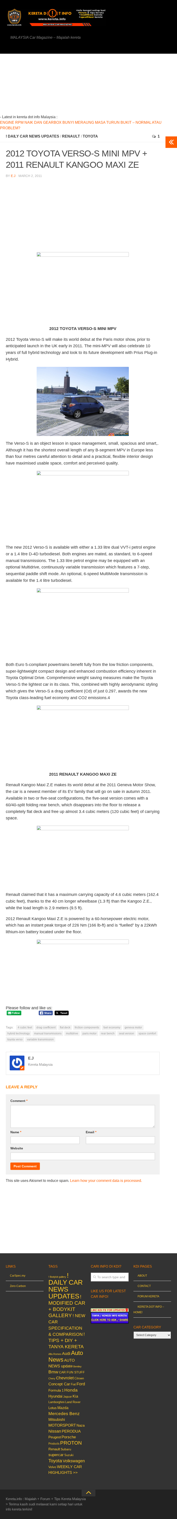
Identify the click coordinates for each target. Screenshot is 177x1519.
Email (91, 1132)
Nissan (54, 1431)
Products (53, 1443)
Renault (71, 136)
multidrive (72, 1033)
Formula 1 (56, 1390)
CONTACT (144, 1286)
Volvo (52, 1467)
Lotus (52, 1408)
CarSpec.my (17, 1275)
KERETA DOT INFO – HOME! (148, 1309)
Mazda (62, 1408)
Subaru (66, 1449)
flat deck (65, 1027)
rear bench (108, 1033)
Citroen (79, 1378)
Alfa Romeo (54, 1354)
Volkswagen (74, 1461)
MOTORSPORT (62, 1425)
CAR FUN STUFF (72, 1372)
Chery (51, 1378)
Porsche (69, 1437)
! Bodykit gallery (57, 1276)
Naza (81, 1425)
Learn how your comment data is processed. (106, 1181)
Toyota (90, 136)
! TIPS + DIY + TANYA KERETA (66, 1340)
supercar (56, 1455)
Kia (75, 1396)
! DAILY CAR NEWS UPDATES (32, 136)
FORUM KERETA (148, 1296)
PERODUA (71, 1431)
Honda (71, 1389)
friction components (87, 1027)
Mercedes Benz (64, 1413)
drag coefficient (46, 1027)
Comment (18, 1101)
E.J (13, 176)
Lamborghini (56, 1402)
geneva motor (133, 1027)
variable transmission (40, 1039)
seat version (126, 1033)
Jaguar (67, 1396)
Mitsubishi (56, 1420)
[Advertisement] (97, 86)
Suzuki (69, 1455)
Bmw (53, 1371)
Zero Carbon (18, 1286)
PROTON (71, 1443)
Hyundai (55, 1396)
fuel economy (111, 1027)
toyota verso (15, 1039)
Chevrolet (65, 1378)
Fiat (73, 1384)
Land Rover (72, 1402)
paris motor (90, 1033)
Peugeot (54, 1437)
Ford (81, 1384)
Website (16, 1148)
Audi (66, 1353)
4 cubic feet (25, 1027)
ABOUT (142, 1275)
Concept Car (59, 1384)
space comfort (147, 1033)
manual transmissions (48, 1033)
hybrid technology (18, 1033)
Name (15, 1132)
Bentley (77, 1366)
